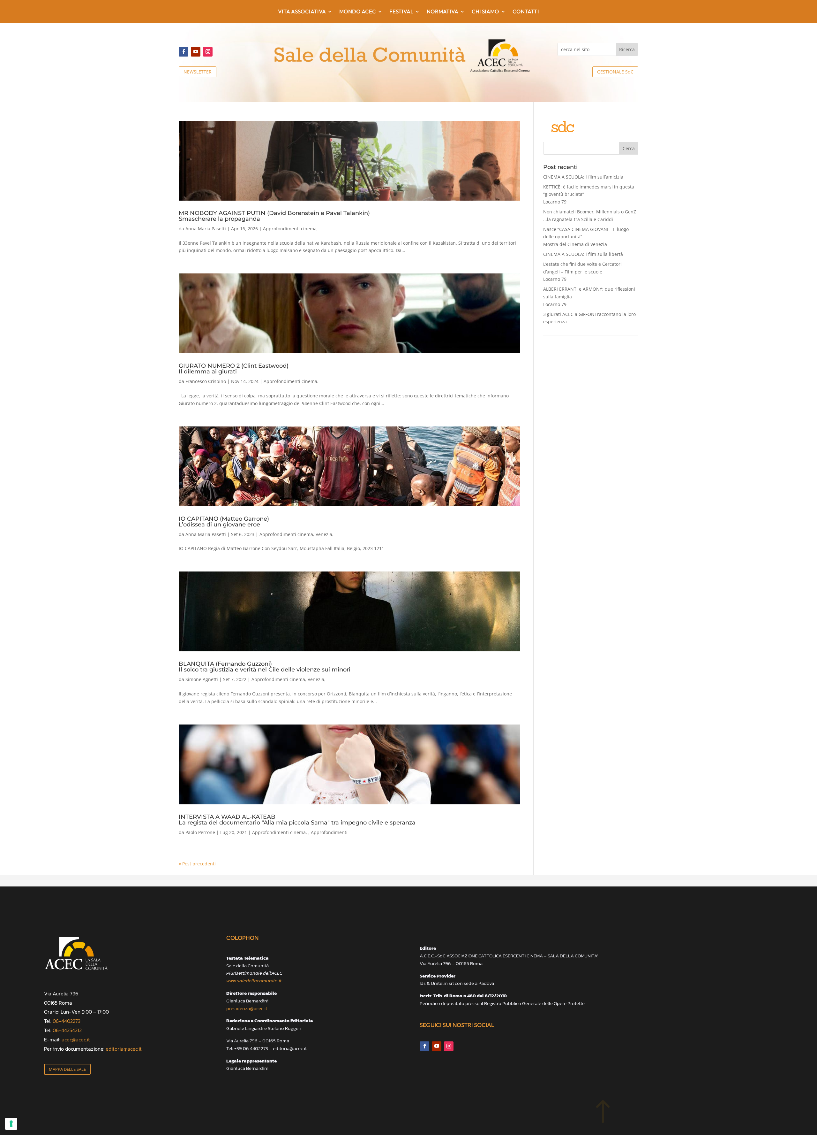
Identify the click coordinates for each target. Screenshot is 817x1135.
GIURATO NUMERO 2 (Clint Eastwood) (234, 368)
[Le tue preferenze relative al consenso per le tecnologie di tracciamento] (11, 1124)
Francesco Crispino (205, 381)
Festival (401, 12)
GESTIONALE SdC (615, 72)
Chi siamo (485, 12)
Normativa (442, 12)
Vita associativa (302, 12)
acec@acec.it (76, 1039)
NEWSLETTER (198, 72)
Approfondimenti (329, 832)
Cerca (629, 148)
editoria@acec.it (124, 1049)
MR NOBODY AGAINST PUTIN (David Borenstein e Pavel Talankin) (274, 216)
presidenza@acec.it (246, 1008)
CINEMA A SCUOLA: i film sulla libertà (583, 254)
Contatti (526, 12)
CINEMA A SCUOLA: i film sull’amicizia (583, 177)
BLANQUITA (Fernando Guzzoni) (264, 666)
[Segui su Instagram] (208, 52)
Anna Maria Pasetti (205, 229)
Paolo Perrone (200, 832)
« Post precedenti (197, 864)
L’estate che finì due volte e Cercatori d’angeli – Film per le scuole (582, 271)
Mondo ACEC (357, 12)
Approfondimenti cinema (290, 229)
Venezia (324, 534)
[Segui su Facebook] (183, 52)
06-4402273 (66, 1021)
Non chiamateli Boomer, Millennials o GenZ (589, 215)
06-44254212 (67, 1030)
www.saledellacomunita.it (253, 980)
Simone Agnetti (201, 679)
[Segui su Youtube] (195, 52)
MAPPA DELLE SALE (67, 1069)
